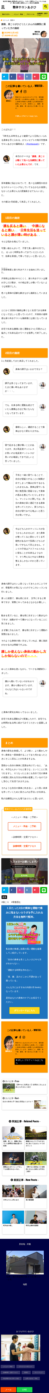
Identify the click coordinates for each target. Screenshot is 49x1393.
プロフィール (30, 14)
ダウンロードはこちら (24, 1010)
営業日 (26, 1372)
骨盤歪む (17, 902)
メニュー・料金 (18, 14)
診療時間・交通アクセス (42, 14)
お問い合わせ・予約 (31, 1378)
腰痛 (4, 897)
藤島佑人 (36, 34)
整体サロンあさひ (24, 7)
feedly (25, 875)
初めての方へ (6, 14)
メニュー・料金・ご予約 (24, 826)
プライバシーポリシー (25, 1366)
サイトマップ (38, 1372)
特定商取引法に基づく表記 (11, 1378)
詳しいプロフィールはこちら (27, 116)
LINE (24, 1390)
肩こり (6, 902)
